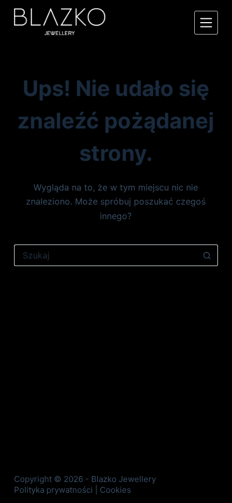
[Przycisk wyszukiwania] (207, 255)
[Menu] (206, 23)
